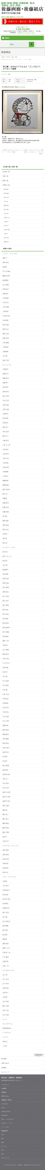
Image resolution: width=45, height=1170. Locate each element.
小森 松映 (6, 467)
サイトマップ (5, 1072)
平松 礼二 (6, 779)
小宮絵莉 (5, 463)
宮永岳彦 (5, 894)
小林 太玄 (6, 458)
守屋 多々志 (7, 217)
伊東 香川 (6, 289)
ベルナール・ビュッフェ (11, 845)
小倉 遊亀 (6, 342)
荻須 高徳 (6, 325)
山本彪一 (5, 997)
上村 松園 (6, 307)
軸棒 (2, 1142)
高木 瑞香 (6, 587)
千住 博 (6, 201)
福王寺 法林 (6, 797)
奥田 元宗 (6, 334)
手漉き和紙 (4, 1104)
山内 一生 (6, 966)
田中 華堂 (6, 605)
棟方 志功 (6, 197)
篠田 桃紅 (6, 189)
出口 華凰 (6, 650)
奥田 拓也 (6, 338)
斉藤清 (5, 498)
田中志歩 (5, 610)
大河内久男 (6, 316)
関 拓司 (5, 561)
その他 (5, 1046)
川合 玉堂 (6, 400)
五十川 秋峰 (6, 271)
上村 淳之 (6, 302)
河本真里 (5, 418)
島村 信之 (6, 529)
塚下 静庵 (6, 632)
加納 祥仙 (6, 391)
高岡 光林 (6, 583)
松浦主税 (5, 868)
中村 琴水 (6, 707)
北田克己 (5, 423)
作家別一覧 (6, 185)
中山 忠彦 (6, 716)
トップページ (5, 1084)
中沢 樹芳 (6, 685)
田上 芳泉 (6, 596)
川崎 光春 (6, 405)
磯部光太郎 (6, 276)
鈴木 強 (5, 552)
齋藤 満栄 (6, 485)
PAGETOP (38, 1054)
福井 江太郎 (6, 792)
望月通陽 (5, 926)
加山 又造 (6, 396)
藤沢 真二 (6, 814)
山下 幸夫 (6, 983)
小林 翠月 (6, 454)
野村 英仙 (6, 743)
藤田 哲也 (6, 828)
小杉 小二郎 (6, 445)
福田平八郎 (6, 801)
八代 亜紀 (6, 957)
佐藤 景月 (6, 503)
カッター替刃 (5, 1127)
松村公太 (5, 872)
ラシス (5, 1019)
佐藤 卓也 (6, 507)
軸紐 (2, 1150)
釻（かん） (4, 1146)
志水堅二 (5, 534)
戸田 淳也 (6, 658)
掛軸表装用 (4, 1131)
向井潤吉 (5, 903)
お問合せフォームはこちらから (26, 32)
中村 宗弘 (6, 712)
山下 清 (5, 975)
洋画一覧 (5, 176)
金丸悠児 (5, 387)
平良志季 (5, 574)
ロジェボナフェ (8, 1024)
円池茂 (5, 881)
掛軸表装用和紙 (5, 1111)
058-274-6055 (24, 29)
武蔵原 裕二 (6, 908)
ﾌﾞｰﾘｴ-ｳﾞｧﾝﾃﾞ (7, 1033)
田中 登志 (6, 614)
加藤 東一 (6, 382)
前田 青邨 (6, 209)
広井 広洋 (6, 788)
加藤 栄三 (6, 374)
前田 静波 (6, 854)
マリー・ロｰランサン (9, 877)
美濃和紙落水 (7, 1028)
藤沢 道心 (6, 819)
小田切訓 (5, 347)
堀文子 (5, 837)
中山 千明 (6, 721)
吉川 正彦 (6, 1015)
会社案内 (3, 1067)
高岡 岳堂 (6, 578)
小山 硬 (5, 356)
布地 (2, 1134)
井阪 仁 (5, 258)
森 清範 (5, 934)
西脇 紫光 (6, 734)
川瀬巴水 (5, 414)
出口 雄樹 (6, 285)
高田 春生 (6, 592)
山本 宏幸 (6, 1001)
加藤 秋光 (6, 378)
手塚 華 (6, 233)
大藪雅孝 (5, 351)
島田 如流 (6, 525)
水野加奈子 (6, 890)
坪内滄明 (5, 636)
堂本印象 (5, 667)
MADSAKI (6, 859)
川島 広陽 (6, 409)
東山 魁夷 (6, 193)
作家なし (5, 1041)
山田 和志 (6, 988)
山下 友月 (6, 979)
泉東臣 (5, 267)
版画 (9, 74)
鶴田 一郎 (6, 641)
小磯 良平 (6, 440)
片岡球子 (6, 221)
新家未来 (5, 725)
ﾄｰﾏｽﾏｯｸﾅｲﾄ (6, 663)
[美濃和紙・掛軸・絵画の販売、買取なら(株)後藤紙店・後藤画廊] (22, 12)
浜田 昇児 (6, 752)
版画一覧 (5, 180)
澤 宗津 (5, 516)
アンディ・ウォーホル (10, 253)
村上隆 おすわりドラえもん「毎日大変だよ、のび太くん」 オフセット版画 (34, 152)
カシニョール (7, 365)
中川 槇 (5, 676)
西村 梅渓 (6, 730)
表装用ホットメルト (7, 1123)
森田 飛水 (6, 943)
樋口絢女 (5, 770)
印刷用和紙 (4, 1115)
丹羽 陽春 (6, 739)
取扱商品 (3, 1092)
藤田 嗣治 (6, 205)
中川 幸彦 (6, 681)
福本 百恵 (6, 805)
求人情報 (3, 1058)
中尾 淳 (5, 672)
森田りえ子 (6, 948)
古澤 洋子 (6, 225)
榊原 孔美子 (6, 489)
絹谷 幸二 (6, 427)
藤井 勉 (5, 810)
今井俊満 (5, 298)
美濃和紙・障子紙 (6, 1100)
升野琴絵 (5, 863)
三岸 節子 (6, 213)
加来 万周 (6, 237)
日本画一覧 (6, 171)
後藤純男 (5, 480)
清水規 (5, 538)
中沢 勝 (5, 690)
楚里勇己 (5, 569)
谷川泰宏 (5, 618)
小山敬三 (5, 476)
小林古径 (5, 449)
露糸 (2, 1154)
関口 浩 (5, 494)
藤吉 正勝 (6, 832)
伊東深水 (5, 293)
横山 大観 (6, 1006)
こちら (20, 87)
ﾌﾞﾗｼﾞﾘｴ (5, 1037)
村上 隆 (5, 917)
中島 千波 (6, 694)
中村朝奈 (5, 703)
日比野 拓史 (7, 229)
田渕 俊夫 (6, 623)
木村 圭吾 (6, 431)
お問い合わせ (5, 1063)
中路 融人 (6, 699)
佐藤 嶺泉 (6, 512)
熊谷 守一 (6, 436)
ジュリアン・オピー (9, 547)
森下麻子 (5, 930)
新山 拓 (5, 543)
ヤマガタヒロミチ (8, 970)
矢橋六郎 (5, 961)
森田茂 (5, 939)
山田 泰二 (6, 992)
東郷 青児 (6, 241)
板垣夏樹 (5, 280)
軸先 (2, 1138)
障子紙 (3, 1107)
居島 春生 (6, 262)
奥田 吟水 (6, 329)
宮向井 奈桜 (6, 899)
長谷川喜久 (6, 748)
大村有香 (5, 320)
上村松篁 (5, 311)
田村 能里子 (6, 627)
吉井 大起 (6, 1010)
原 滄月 (5, 761)
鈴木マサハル (7, 556)
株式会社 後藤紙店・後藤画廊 (20, 1165)
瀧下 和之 (6, 601)
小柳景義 (5, 471)
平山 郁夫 (6, 783)
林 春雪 (5, 756)
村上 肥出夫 (6, 921)
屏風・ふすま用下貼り (7, 1119)
